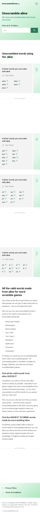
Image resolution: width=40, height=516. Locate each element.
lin (20, 199)
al (16, 265)
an (24, 265)
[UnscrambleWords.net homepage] (10, 4)
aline (16, 81)
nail (3, 164)
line (13, 161)
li (2, 272)
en (10, 268)
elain (16, 84)
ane (3, 195)
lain (13, 154)
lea (20, 195)
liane (4, 88)
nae (3, 202)
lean (14, 157)
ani (12, 195)
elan (14, 151)
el (2, 268)
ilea (3, 154)
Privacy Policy (11, 488)
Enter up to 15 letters (10, 26)
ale (20, 192)
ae (3, 265)
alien (4, 81)
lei (3, 199)
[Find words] (34, 30)
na (10, 272)
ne (17, 272)
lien (3, 161)
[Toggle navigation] (36, 3)
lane (3, 157)
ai (9, 265)
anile (4, 84)
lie (12, 199)
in (16, 268)
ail (3, 192)
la (23, 268)
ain (12, 192)
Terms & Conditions (13, 492)
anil (3, 151)
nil (11, 202)
